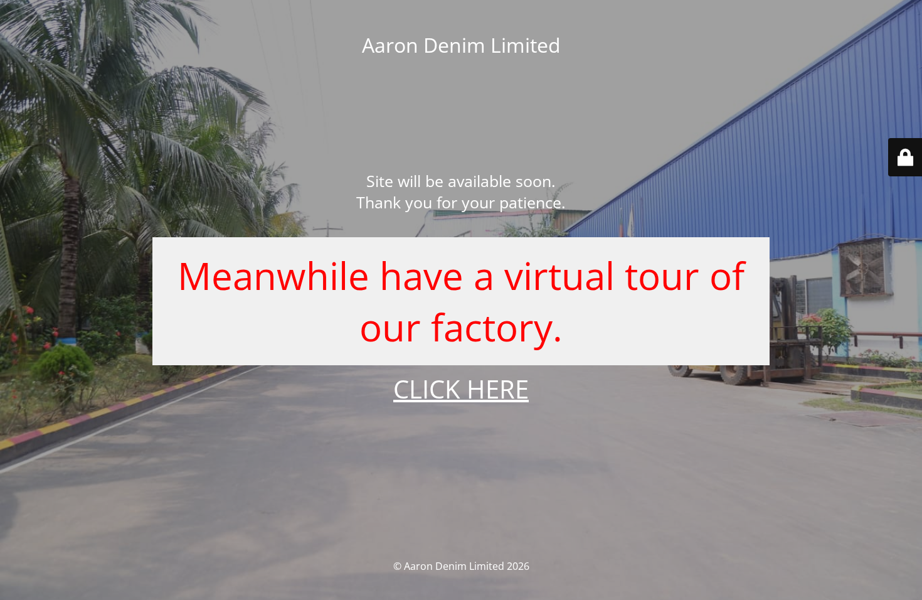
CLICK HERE (461, 389)
